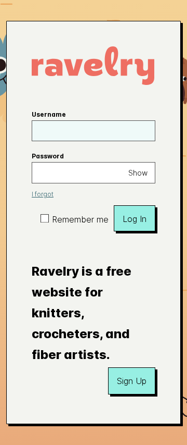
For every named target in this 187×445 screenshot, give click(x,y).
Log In (134, 219)
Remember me (80, 219)
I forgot (43, 194)
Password (48, 156)
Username (49, 114)
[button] (131, 380)
